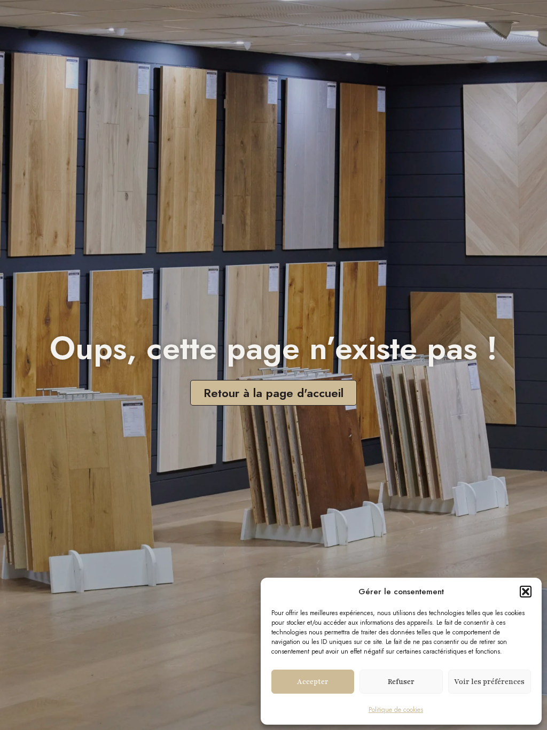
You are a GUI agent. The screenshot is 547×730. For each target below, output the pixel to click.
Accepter (313, 682)
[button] (525, 591)
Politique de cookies (396, 710)
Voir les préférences (489, 682)
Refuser (401, 682)
